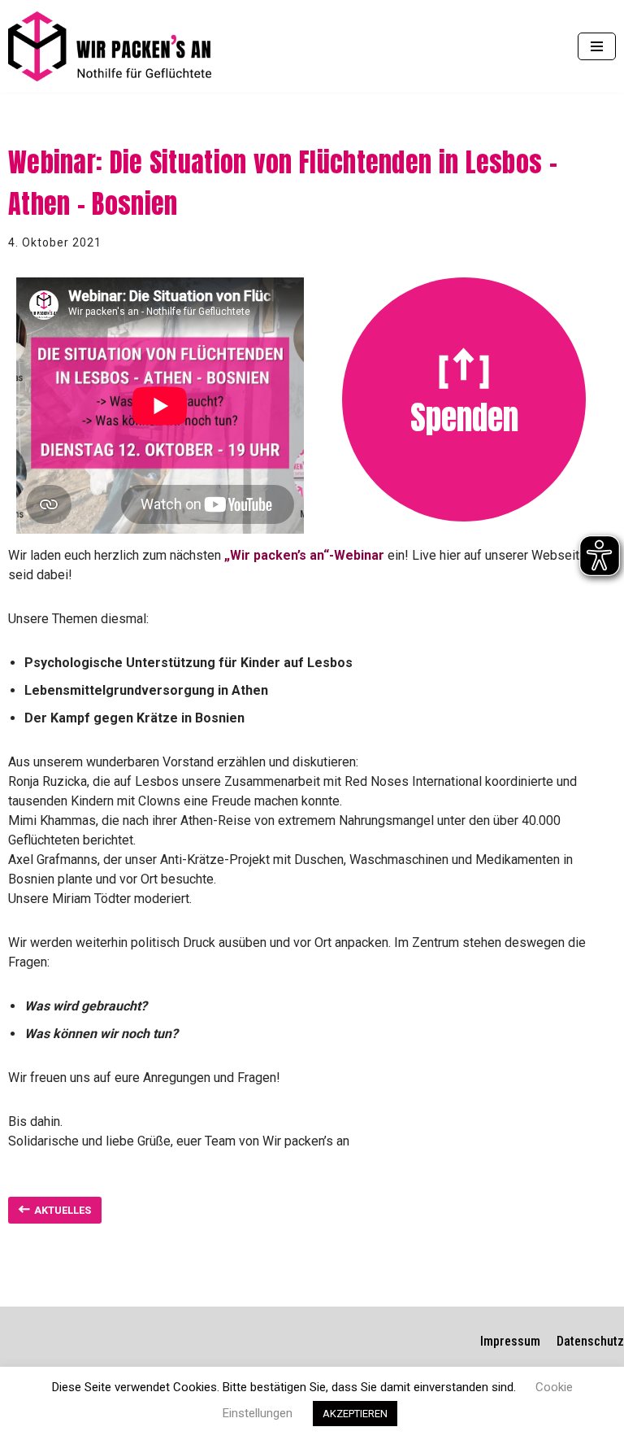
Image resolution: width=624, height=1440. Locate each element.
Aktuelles (62, 1210)
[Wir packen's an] (109, 46)
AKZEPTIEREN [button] (355, 1413)
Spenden (464, 417)
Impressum (510, 1341)
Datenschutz (590, 1341)
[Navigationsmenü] (597, 46)
